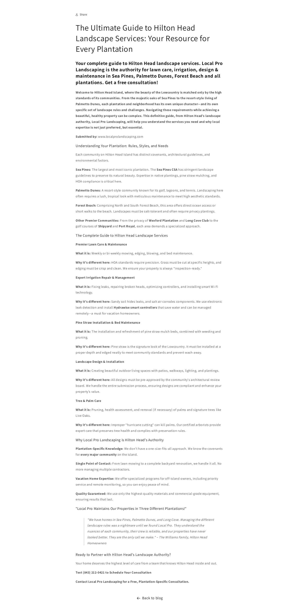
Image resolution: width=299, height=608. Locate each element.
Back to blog (152, 598)
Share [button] (83, 14)
